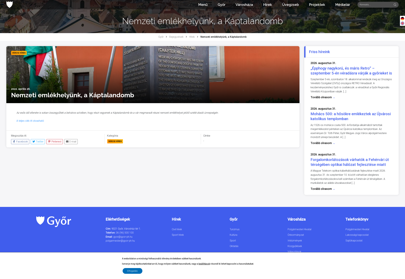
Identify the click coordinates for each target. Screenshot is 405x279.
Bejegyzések (176, 36)
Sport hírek (178, 234)
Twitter (39, 141)
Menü (203, 5)
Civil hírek (177, 229)
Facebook (22, 141)
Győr (221, 5)
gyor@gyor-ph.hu (122, 236)
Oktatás (234, 246)
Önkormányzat (296, 234)
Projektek (317, 5)
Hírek (267, 5)
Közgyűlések (295, 246)
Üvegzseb (290, 5)
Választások (294, 251)
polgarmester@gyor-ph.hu (120, 240)
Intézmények (295, 240)
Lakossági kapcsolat (357, 234)
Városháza (244, 5)
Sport (233, 240)
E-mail (72, 141)
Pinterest (56, 141)
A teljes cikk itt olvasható (30, 120)
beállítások (204, 264)
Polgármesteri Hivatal (299, 229)
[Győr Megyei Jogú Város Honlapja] (9, 4)
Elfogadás (132, 271)
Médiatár (342, 5)
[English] (402, 23)
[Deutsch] (402, 18)
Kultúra (233, 234)
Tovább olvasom (323, 97)
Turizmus (235, 229)
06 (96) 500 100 (125, 232)
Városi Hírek (115, 141)
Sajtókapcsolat (354, 240)
